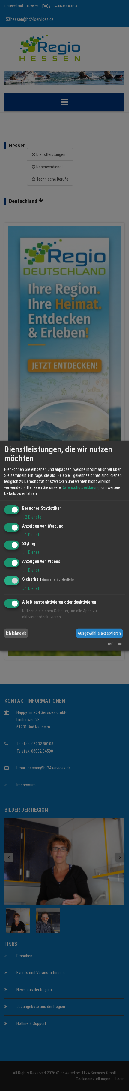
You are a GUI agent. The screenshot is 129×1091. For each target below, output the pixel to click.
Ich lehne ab (16, 633)
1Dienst (30, 534)
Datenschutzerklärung (81, 487)
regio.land (115, 644)
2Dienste (31, 517)
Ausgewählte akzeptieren (99, 633)
